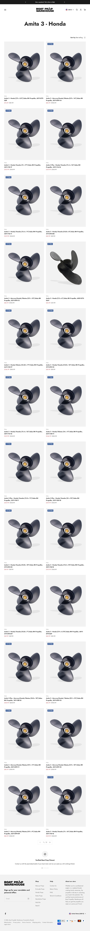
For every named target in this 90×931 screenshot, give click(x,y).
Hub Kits (37, 902)
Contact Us (53, 886)
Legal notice (7, 924)
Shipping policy (36, 922)
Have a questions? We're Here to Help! (45, 2)
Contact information (47, 922)
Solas (5, 96)
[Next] (64, 2)
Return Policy (54, 889)
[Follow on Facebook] (5, 913)
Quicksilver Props (40, 899)
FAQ (51, 892)
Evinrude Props (39, 889)
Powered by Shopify (28, 920)
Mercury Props (39, 886)
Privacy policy (16, 922)
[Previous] (25, 2)
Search (37, 906)
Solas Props (38, 896)
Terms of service (26, 922)
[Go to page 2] (50, 842)
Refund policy (7, 922)
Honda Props (39, 892)
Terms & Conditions (55, 896)
